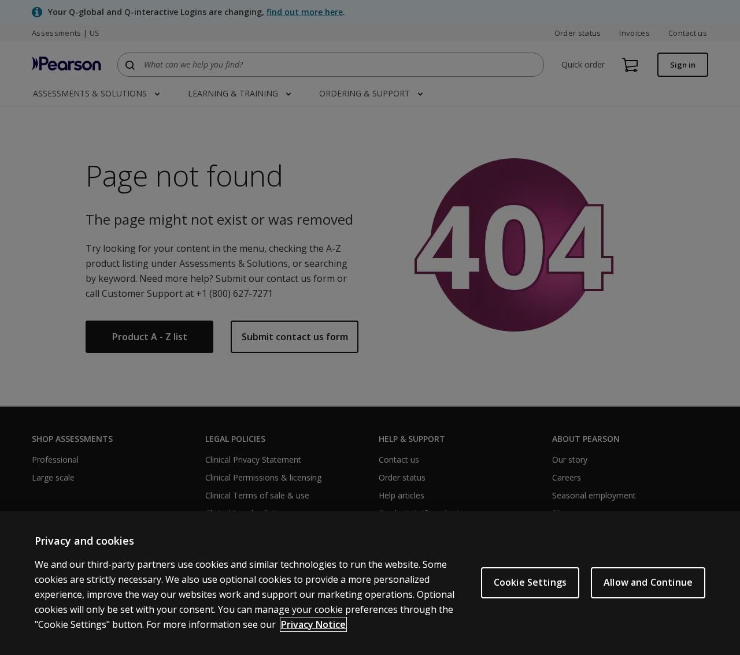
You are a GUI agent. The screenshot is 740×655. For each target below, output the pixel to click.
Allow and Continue (648, 582)
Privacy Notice (313, 624)
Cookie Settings (530, 582)
